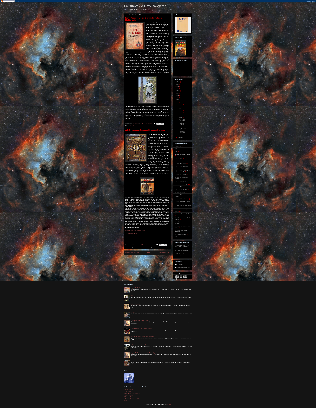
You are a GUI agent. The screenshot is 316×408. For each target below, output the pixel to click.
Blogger (168, 404)
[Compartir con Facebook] (162, 124)
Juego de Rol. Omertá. (180, 181)
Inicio (148, 252)
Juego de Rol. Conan (180, 163)
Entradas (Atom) (151, 258)
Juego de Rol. (178, 158)
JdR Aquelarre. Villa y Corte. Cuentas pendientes (142, 336)
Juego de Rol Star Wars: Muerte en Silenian (141, 328)
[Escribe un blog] (159, 124)
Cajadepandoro (127, 391)
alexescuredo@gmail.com (183, 267)
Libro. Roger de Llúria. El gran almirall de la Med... (182, 121)
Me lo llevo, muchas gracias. (182, 250)
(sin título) (133, 312)
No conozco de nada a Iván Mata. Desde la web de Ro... (182, 245)
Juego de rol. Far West (181, 174)
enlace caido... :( (179, 256)
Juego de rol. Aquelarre (181, 161)
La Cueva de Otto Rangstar (145, 6)
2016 (177, 91)
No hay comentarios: (150, 244)
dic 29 (181, 106)
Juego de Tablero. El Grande (182, 201)
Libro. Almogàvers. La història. (182, 213)
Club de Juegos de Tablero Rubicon (132, 393)
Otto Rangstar (180, 264)
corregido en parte (179, 253)
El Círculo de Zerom (128, 397)
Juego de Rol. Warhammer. (182, 199)
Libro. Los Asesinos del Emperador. (181, 231)
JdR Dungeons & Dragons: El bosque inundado (145, 130)
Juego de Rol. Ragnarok (181, 186)
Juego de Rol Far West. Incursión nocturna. (141, 288)
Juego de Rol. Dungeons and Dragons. (142, 247)
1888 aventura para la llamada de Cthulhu (140, 296)
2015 (177, 93)
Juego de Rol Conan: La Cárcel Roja (139, 320)
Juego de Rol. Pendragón (181, 184)
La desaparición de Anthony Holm (139, 344)
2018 (177, 86)
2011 (177, 102)
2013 (177, 97)
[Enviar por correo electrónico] (157, 124)
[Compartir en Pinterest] (163, 124)
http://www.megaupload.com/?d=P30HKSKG (135, 230)
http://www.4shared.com (131, 233)
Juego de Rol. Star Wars (181, 189)
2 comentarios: (148, 123)
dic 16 (181, 112)
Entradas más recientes (132, 252)
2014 (177, 95)
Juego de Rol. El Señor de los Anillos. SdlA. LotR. (182, 171)
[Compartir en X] (160, 124)
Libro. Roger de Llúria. (135, 126)
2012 (177, 99)
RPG (153, 247)
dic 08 (181, 117)
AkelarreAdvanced (128, 389)
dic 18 (181, 110)
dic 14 (181, 115)
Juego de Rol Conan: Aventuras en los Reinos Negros (143, 353)
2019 (177, 84)
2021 (177, 82)
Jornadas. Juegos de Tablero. (182, 154)
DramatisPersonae (128, 395)
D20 (176, 148)
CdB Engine (178, 146)
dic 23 (181, 108)
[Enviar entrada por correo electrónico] (154, 123)
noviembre (181, 137)
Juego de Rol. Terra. (180, 192)
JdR (131, 247)
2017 (177, 88)
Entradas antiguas (164, 252)
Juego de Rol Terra (135, 304)
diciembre (180, 104)
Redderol (126, 400)
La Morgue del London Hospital (131, 398)
